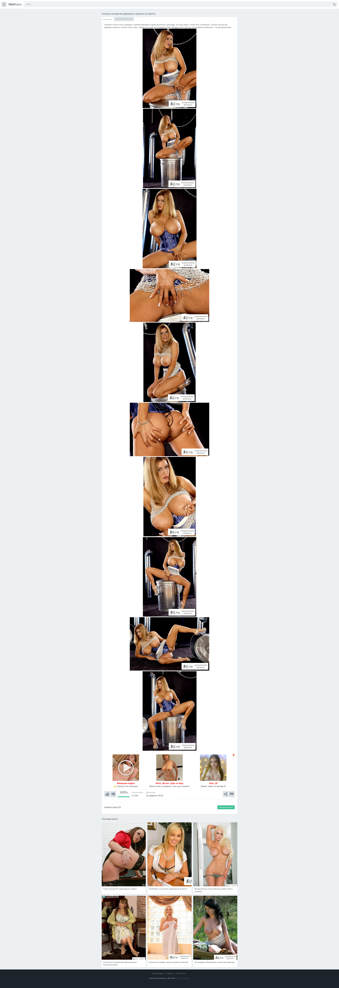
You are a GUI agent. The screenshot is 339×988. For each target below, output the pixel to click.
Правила (170, 973)
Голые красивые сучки (124, 19)
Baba (15, 4)
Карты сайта (181, 973)
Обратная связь (158, 973)
